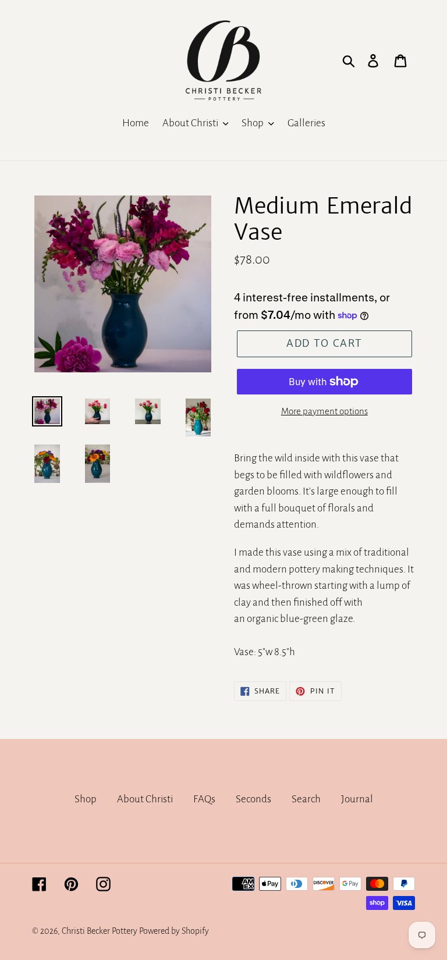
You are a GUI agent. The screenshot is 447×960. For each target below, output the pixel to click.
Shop (85, 799)
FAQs (204, 799)
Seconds (253, 799)
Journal (357, 799)
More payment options (324, 411)
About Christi (145, 799)
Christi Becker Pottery (99, 931)
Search (306, 799)
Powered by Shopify (174, 931)
